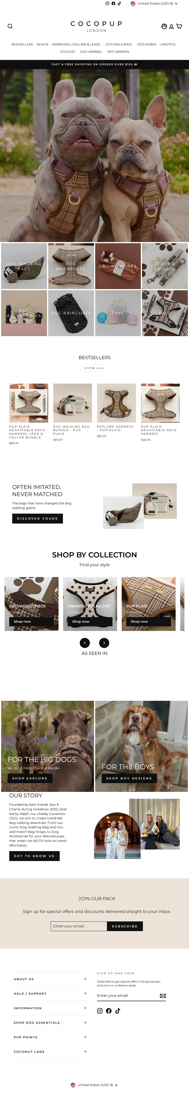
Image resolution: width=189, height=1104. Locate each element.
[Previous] (85, 643)
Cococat (68, 51)
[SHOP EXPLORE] (47, 746)
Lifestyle (168, 44)
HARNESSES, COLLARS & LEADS (76, 44)
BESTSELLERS (22, 44)
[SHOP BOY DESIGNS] (141, 746)
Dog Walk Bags (119, 44)
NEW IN (42, 44)
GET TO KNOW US (34, 856)
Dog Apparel (91, 51)
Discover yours (37, 518)
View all (94, 368)
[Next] (104, 643)
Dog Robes (146, 44)
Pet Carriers (118, 51)
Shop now (22, 621)
